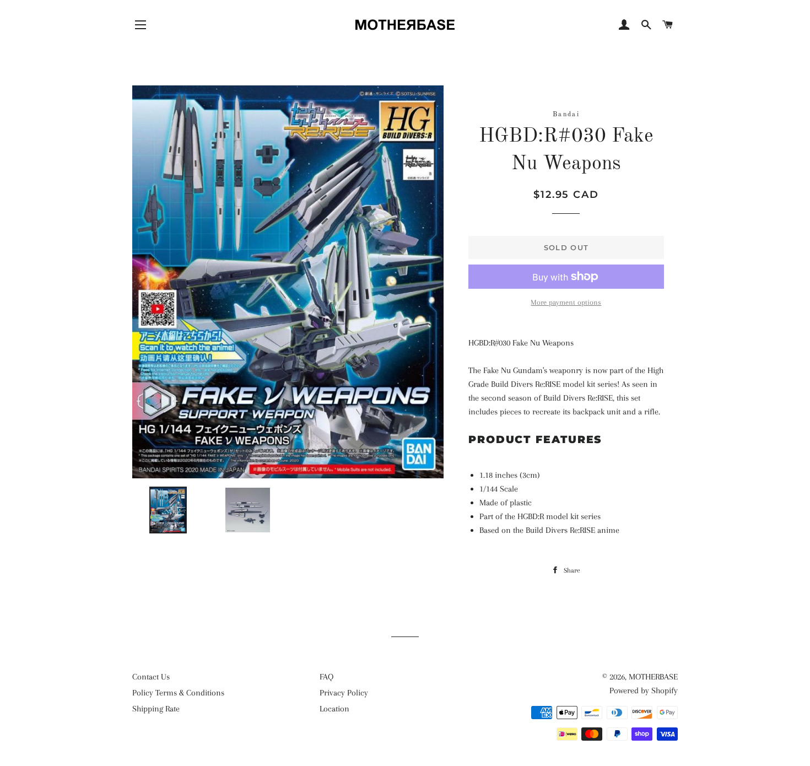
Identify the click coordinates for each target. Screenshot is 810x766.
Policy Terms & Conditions (178, 693)
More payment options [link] (566, 302)
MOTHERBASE (653, 677)
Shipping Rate (156, 709)
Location (334, 709)
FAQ (326, 677)
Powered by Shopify (643, 690)
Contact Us (151, 677)
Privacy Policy (344, 693)
